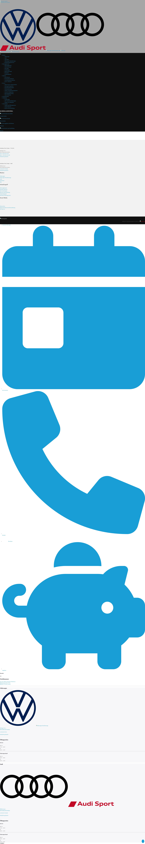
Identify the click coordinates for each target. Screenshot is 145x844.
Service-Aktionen (8, 81)
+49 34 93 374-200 (4, 168)
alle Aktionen (7, 77)
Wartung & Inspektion (9, 86)
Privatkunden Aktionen (9, 78)
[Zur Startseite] (5, 2)
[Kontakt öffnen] (3, 1)
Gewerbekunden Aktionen (10, 80)
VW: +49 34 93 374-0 (4, 153)
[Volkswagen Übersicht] (18, 44)
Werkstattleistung (8, 89)
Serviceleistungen (3, 190)
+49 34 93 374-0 (3, 732)
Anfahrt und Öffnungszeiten (10, 105)
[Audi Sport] (23, 50)
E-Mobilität (4, 97)
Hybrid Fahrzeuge (8, 71)
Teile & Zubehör (8, 94)
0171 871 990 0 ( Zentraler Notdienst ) (7, 681)
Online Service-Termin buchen (11, 84)
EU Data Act (2, 209)
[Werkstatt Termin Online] (5, 51)
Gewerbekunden (5, 96)
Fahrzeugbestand (5, 64)
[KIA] (62, 50)
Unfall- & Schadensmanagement (11, 90)
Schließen (2, 843)
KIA (1, 182)
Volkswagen (7, 56)
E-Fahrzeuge (7, 69)
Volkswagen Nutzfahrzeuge (10, 61)
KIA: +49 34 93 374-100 (5, 155)
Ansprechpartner (8, 106)
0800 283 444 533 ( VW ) (5, 682)
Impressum (2, 207)
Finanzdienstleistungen (9, 87)
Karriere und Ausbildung (9, 108)
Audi (6, 58)
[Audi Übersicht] (70, 44)
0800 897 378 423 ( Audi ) (5, 684)
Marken (3, 55)
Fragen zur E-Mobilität (9, 102)
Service (3, 83)
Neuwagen (7, 68)
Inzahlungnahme (8, 74)
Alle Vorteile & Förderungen (10, 100)
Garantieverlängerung (9, 92)
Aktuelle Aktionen (3, 189)
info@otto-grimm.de (4, 156)
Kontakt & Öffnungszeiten (5, 195)
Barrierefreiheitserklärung (10, 207)
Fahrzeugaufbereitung (9, 93)
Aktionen (4, 75)
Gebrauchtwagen (8, 66)
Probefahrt (7, 72)
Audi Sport (7, 59)
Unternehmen (5, 103)
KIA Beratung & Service (9, 62)
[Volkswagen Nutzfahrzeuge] (53, 50)
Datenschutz (2, 206)
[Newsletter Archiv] (15, 51)
